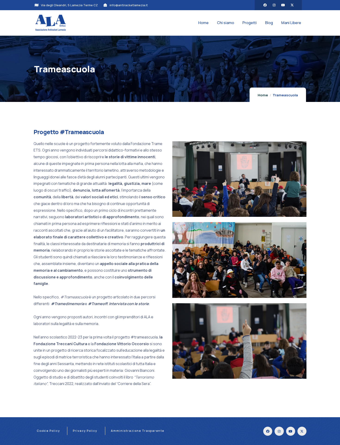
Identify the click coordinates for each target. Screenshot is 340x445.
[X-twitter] (292, 5)
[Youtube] (283, 5)
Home (263, 95)
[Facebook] (265, 5)
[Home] (51, 23)
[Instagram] (274, 5)
